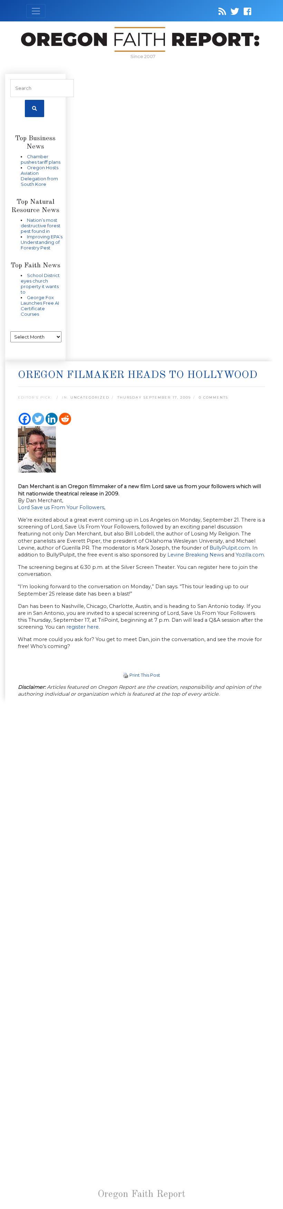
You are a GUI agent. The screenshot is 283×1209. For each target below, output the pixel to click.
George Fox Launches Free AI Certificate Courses (40, 306)
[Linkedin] (52, 419)
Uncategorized (89, 397)
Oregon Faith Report (141, 1194)
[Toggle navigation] (36, 11)
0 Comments (213, 397)
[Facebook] (25, 419)
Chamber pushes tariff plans (40, 159)
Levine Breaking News (195, 555)
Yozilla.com (250, 555)
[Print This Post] (125, 675)
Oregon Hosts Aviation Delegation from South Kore (39, 176)
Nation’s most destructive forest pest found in (40, 225)
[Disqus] (141, 793)
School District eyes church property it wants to (40, 284)
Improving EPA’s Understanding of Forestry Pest (41, 242)
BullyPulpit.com (229, 548)
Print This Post (144, 675)
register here (82, 627)
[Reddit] (65, 419)
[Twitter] (38, 419)
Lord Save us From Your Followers (61, 507)
